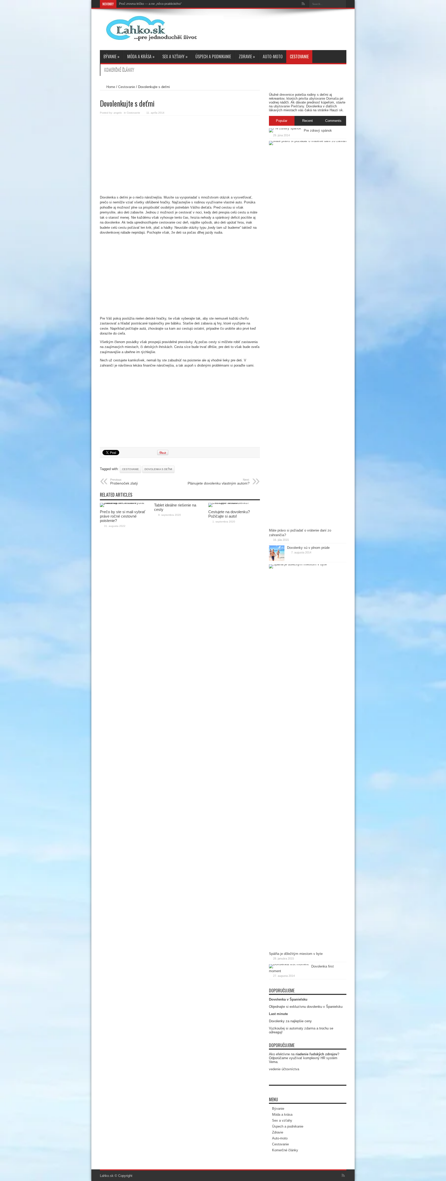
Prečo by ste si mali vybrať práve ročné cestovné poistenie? (122, 516)
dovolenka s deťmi (158, 469)
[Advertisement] (180, 154)
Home (110, 87)
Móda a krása (141, 56)
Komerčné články (119, 69)
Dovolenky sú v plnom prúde (308, 548)
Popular (281, 121)
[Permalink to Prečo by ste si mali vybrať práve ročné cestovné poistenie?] (126, 503)
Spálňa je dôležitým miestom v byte (296, 954)
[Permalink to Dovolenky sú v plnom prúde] (276, 560)
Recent (307, 121)
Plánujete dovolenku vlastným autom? (219, 481)
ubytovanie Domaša (324, 98)
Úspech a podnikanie (213, 56)
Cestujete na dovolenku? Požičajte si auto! (229, 514)
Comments (333, 121)
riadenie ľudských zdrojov (316, 1054)
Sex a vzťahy (175, 56)
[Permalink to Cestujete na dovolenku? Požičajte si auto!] (234, 503)
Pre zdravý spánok (318, 130)
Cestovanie (299, 56)
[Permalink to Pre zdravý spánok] (285, 128)
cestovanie (130, 469)
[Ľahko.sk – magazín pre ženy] (162, 37)
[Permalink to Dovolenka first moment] (289, 964)
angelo (118, 112)
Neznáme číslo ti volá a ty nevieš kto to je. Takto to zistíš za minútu (165, 4)
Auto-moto (273, 56)
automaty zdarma (302, 1028)
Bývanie (111, 56)
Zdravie (247, 56)
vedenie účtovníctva (284, 1069)
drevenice (287, 95)
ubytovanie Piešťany (289, 106)
